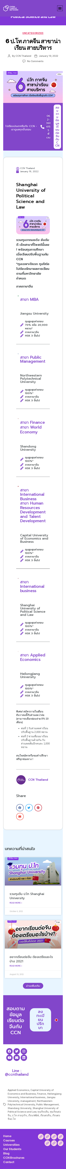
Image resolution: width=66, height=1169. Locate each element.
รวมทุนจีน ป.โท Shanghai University (27, 896)
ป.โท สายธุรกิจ (19, 1115)
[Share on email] (20, 816)
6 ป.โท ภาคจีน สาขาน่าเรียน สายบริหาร (33, 44)
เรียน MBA (33, 1115)
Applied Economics (18, 1090)
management (28, 1100)
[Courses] (47, 1136)
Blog (6, 1153)
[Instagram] (24, 1051)
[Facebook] (9, 1051)
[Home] (41, 1136)
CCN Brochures (13, 1157)
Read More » (16, 903)
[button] (60, 8)
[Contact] (60, 1143)
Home (7, 1136)
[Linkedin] (24, 1058)
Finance (41, 1093)
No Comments (35, 61)
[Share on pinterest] (38, 807)
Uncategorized (33, 33)
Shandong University (19, 1108)
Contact (8, 1162)
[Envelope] (16, 1058)
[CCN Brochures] (54, 1143)
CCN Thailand (23, 55)
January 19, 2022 (48, 55)
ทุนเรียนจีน (43, 1111)
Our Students (12, 1149)
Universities (11, 1144)
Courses (9, 1140)
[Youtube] (9, 1058)
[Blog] (47, 1143)
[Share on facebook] (20, 807)
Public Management (47, 1104)
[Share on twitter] (29, 807)
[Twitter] (16, 1051)
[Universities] (54, 1136)
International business (32, 1097)
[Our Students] (60, 1136)
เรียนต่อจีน (45, 1115)
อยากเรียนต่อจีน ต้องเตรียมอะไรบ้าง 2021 (31, 959)
